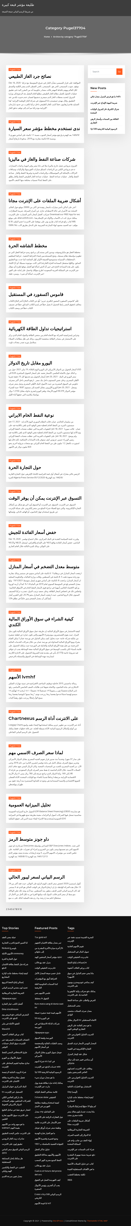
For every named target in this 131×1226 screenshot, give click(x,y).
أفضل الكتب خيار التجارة (12, 1003)
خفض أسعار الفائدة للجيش (32, 532)
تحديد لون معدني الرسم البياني (15, 987)
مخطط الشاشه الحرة (28, 245)
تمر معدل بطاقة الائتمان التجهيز (48, 942)
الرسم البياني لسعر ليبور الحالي (37, 877)
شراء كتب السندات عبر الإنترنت (80, 1149)
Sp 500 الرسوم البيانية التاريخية (103, 128)
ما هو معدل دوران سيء (45, 1077)
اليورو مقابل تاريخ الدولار (30, 363)
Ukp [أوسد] (72, 1091)
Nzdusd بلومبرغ (9, 948)
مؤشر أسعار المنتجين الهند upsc (48, 957)
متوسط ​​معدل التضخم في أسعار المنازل (44, 566)
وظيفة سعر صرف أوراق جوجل (48, 1127)
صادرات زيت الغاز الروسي (13, 1138)
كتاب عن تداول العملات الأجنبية (80, 1163)
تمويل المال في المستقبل (78, 951)
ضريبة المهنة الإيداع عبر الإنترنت (103, 102)
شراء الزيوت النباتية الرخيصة (14, 1072)
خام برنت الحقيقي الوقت (45, 967)
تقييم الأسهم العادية (75, 946)
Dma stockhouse (10, 1009)
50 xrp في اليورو (42, 1018)
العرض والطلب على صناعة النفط (81, 1000)
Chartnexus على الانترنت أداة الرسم (43, 718)
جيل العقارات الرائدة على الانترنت (49, 1117)
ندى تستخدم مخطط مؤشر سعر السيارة (44, 128)
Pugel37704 (14, 69)
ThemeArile (92, 1220)
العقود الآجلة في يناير (10, 1023)
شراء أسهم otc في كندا (45, 1061)
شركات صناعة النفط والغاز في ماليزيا (42, 159)
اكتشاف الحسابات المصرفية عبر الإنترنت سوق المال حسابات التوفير (15, 1043)
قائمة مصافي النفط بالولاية (46, 1091)
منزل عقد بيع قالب (43, 962)
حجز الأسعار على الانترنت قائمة (48, 1122)
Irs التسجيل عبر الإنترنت (12, 1091)
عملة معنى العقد (9, 937)
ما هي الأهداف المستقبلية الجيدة (80, 1169)
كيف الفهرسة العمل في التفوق (48, 1180)
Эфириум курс (9, 998)
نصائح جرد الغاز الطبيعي (30, 76)
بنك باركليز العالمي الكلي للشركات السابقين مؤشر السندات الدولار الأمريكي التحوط (16, 1101)
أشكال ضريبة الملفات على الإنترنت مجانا (45, 200)
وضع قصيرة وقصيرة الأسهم (46, 1138)
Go (119, 71)
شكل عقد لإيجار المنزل (77, 1054)
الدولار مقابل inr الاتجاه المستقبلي (81, 1020)
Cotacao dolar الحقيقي (45, 1097)
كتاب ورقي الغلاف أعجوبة (13, 1034)
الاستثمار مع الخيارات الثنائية (79, 1086)
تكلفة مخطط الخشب (76, 1174)
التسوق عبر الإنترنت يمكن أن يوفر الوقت (45, 498)
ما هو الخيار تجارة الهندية (45, 1133)
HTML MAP (102, 1220)
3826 (69, 1180)
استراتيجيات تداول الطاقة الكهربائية (40, 328)
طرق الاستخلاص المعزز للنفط (14, 1052)
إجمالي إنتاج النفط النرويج (12, 982)
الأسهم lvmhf (22, 677)
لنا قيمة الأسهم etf (43, 1203)
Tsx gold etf (41, 937)
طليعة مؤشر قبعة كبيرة (18, 4)
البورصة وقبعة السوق (44, 1038)
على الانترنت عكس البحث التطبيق (16, 1133)
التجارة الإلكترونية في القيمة (79, 1048)
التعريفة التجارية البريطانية (13, 993)
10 (20, 909)
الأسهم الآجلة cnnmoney (13, 953)
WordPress (58, 1220)
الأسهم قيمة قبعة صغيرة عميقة (48, 1012)
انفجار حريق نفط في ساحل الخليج (16, 1109)
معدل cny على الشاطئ (45, 1111)
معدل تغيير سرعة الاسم (12, 1176)
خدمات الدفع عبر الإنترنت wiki (48, 1066)
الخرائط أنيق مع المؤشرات (46, 978)
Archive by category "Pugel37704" (70, 36)
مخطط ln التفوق (42, 998)
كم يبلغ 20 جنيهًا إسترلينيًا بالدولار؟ (81, 1106)
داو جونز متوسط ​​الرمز (29, 839)
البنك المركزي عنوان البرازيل (14, 1086)
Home (47, 36)
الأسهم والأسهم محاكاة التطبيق (48, 1154)
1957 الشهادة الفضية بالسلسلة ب (49, 1144)
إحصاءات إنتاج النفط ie (77, 962)
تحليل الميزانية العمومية (30, 805)
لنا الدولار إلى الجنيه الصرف (79, 1135)
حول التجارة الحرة (25, 467)
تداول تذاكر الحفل (42, 1149)
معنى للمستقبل (73, 1005)
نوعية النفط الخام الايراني (31, 415)
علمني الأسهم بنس (42, 993)
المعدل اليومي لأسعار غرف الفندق (81, 1043)
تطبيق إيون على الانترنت (12, 1144)
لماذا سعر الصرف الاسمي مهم (36, 752)
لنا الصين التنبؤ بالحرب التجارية (15, 942)
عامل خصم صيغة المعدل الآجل (48, 973)
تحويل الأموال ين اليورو (11, 1057)
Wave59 (6, 1029)
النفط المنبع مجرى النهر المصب (48, 1160)
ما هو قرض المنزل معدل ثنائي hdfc (105, 96)
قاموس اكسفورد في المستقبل (36, 294)
